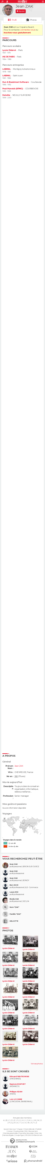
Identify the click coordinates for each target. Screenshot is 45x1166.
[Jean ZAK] (8, 10)
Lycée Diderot (9, 50)
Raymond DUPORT (18, 1084)
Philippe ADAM (16, 1092)
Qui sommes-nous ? (10, 1129)
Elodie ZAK (14, 899)
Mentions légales (8, 1135)
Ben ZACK (14, 885)
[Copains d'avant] (12, 1156)
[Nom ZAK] (5, 907)
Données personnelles (11, 1133)
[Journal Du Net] (12, 1151)
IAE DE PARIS (8, 57)
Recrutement (33, 1131)
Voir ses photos (37, 1064)
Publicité (39, 1129)
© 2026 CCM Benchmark (34, 1135)
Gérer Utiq (38, 1133)
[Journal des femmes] (12, 1146)
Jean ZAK (14, 864)
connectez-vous (27, 30)
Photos (33, 20)
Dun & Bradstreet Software (15, 82)
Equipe (20, 1129)
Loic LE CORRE (16, 1099)
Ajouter (21, 11)
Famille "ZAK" (15, 914)
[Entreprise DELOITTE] (5, 921)
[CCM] (33, 1146)
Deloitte (6, 95)
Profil (14, 20)
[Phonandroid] (33, 1160)
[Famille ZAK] (5, 914)
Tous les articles (18, 1131)
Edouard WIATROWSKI (19, 1077)
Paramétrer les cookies (26, 1133)
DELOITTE (14, 921)
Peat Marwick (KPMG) (12, 88)
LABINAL (6, 69)
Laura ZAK (14, 892)
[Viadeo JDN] (33, 1156)
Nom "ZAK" (14, 907)
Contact (10, 1131)
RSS (26, 1131)
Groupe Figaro (19, 1135)
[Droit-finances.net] (33, 1151)
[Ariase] (12, 1161)
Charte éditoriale (29, 1129)
